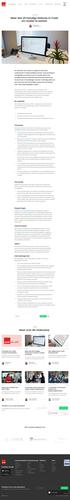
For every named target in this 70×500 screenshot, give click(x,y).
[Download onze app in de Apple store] (6, 470)
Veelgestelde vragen (31, 472)
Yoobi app (29, 470)
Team (53, 465)
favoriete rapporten (25, 232)
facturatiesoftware (45, 184)
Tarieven (41, 468)
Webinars (29, 463)
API (40, 463)
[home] (3, 4)
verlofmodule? (27, 139)
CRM (16, 468)
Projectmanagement (19, 470)
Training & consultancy (31, 468)
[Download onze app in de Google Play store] (6, 474)
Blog (28, 465)
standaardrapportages (28, 210)
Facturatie (17, 463)
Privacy (57, 495)
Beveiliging (42, 465)
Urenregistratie (18, 465)
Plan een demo (42, 470)
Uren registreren (18, 128)
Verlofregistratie (18, 472)
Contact (53, 470)
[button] (12, 4)
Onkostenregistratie (18, 474)
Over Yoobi (54, 463)
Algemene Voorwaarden (63, 495)
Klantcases (54, 468)
